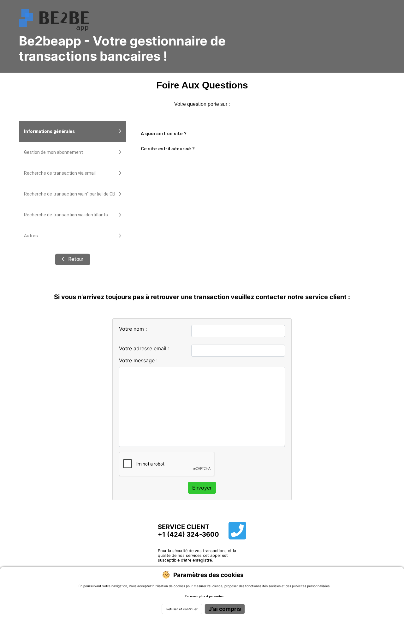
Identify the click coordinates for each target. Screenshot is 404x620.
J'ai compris (225, 608)
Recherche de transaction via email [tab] (60, 173)
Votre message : (138, 360)
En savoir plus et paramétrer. (204, 596)
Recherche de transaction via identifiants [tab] (66, 214)
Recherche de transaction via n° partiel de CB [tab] (69, 193)
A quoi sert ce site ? (164, 133)
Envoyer (202, 488)
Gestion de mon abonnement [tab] (53, 152)
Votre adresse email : (144, 348)
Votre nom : (133, 329)
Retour (75, 259)
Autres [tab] (31, 235)
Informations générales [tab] (49, 131)
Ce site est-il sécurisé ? (168, 149)
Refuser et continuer (182, 609)
